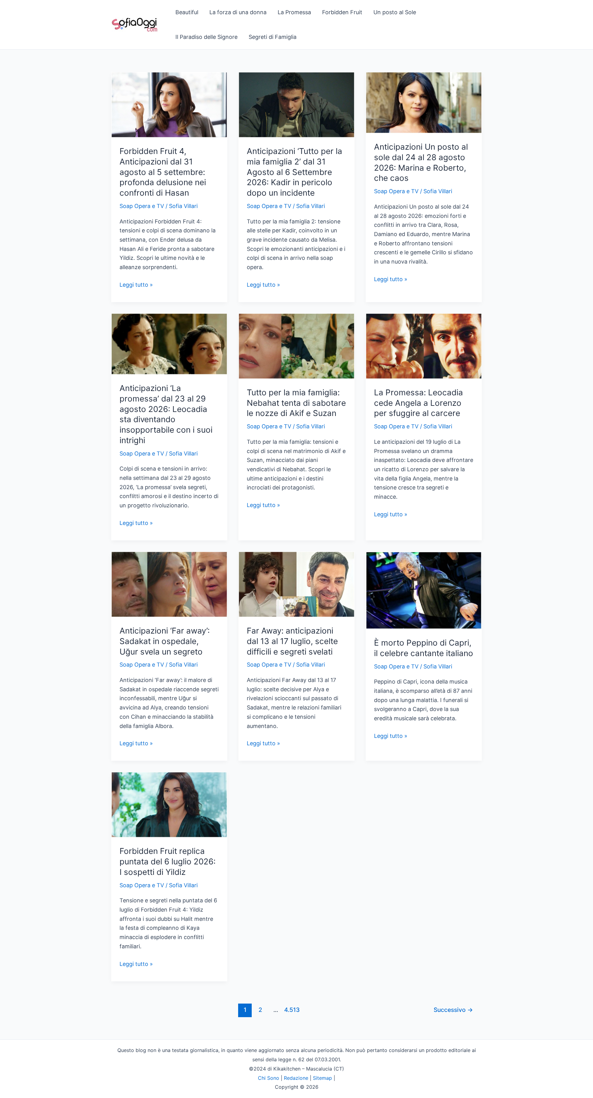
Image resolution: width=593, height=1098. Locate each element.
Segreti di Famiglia (272, 37)
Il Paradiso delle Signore (206, 37)
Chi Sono (268, 1078)
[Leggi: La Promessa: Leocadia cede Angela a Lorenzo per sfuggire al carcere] (424, 345)
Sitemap (322, 1078)
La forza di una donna (238, 12)
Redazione (296, 1078)
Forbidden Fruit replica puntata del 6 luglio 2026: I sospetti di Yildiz (168, 861)
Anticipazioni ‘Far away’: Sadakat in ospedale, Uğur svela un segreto (165, 641)
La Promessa (294, 12)
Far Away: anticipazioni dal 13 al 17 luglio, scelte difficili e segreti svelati (292, 641)
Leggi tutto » (136, 285)
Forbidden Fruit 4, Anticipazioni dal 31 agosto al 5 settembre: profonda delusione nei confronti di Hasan (163, 172)
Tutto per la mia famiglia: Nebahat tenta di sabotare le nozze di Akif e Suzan (296, 403)
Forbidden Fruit (342, 12)
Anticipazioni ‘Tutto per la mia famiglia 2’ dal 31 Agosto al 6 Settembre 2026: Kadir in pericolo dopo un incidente (294, 172)
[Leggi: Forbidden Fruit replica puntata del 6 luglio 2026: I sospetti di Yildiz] (169, 804)
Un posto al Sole (394, 12)
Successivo (453, 1009)
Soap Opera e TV (142, 206)
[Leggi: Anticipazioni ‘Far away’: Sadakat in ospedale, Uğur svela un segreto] (169, 583)
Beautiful (186, 12)
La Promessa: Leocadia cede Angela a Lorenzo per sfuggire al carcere (418, 403)
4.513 (291, 1009)
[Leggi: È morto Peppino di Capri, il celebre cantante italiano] (424, 590)
